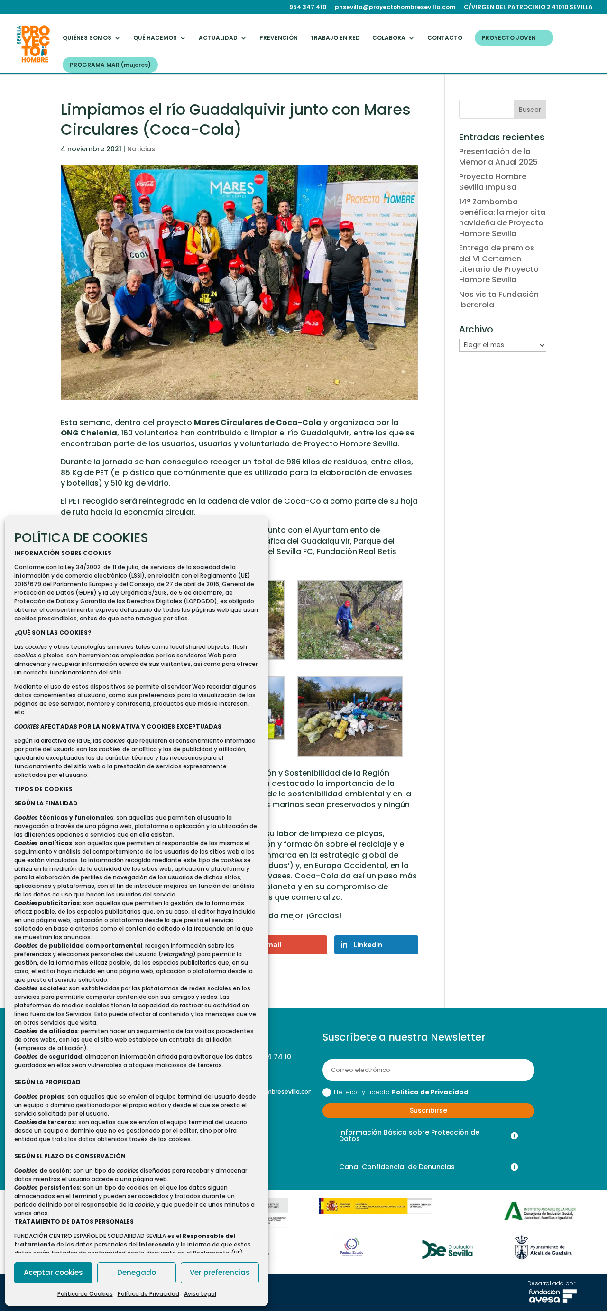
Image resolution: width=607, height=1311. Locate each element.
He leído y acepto (401, 1092)
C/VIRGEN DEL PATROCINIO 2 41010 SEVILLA (528, 7)
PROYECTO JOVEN (509, 38)
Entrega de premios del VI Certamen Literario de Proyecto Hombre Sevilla (499, 263)
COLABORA (388, 38)
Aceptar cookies (53, 1272)
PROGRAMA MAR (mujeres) (110, 65)
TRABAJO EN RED (335, 38)
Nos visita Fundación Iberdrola (499, 299)
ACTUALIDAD (218, 38)
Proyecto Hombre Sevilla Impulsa (492, 182)
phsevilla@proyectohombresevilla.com (395, 7)
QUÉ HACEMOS (155, 38)
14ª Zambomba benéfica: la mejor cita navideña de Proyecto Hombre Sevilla (502, 217)
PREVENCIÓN (278, 38)
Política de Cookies (85, 1294)
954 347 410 (307, 7)
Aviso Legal (200, 1294)
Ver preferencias (220, 1272)
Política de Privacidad (148, 1294)
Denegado (136, 1272)
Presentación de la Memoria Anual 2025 (498, 156)
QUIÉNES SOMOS (87, 38)
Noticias (141, 149)
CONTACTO (444, 38)
